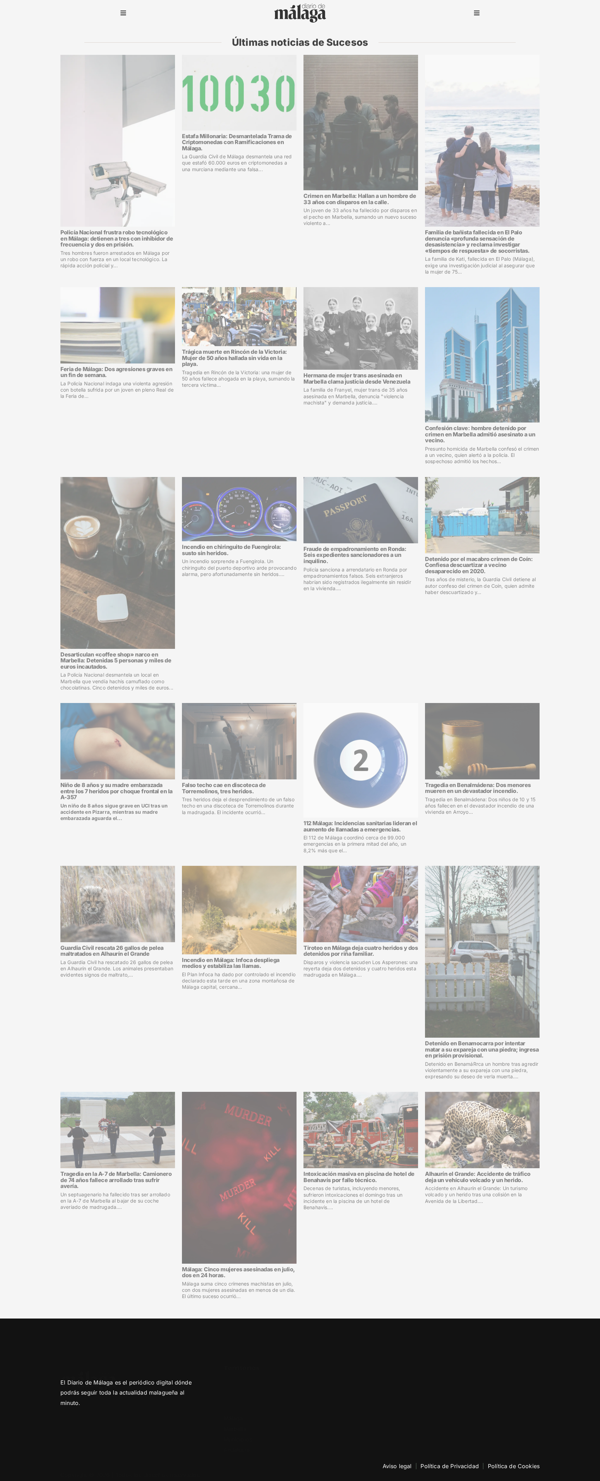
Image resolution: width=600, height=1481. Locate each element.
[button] (123, 13)
